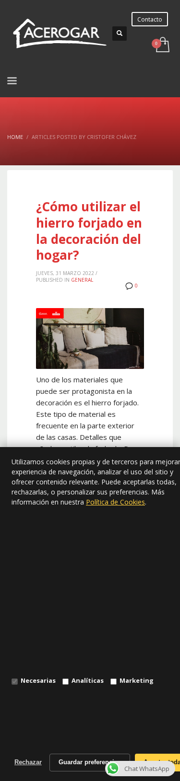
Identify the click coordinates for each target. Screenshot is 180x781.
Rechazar (28, 762)
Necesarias (38, 680)
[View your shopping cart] (162, 45)
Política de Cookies (115, 501)
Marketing (137, 680)
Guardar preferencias (90, 762)
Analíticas (88, 680)
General (82, 279)
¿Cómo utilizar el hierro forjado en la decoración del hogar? (89, 231)
